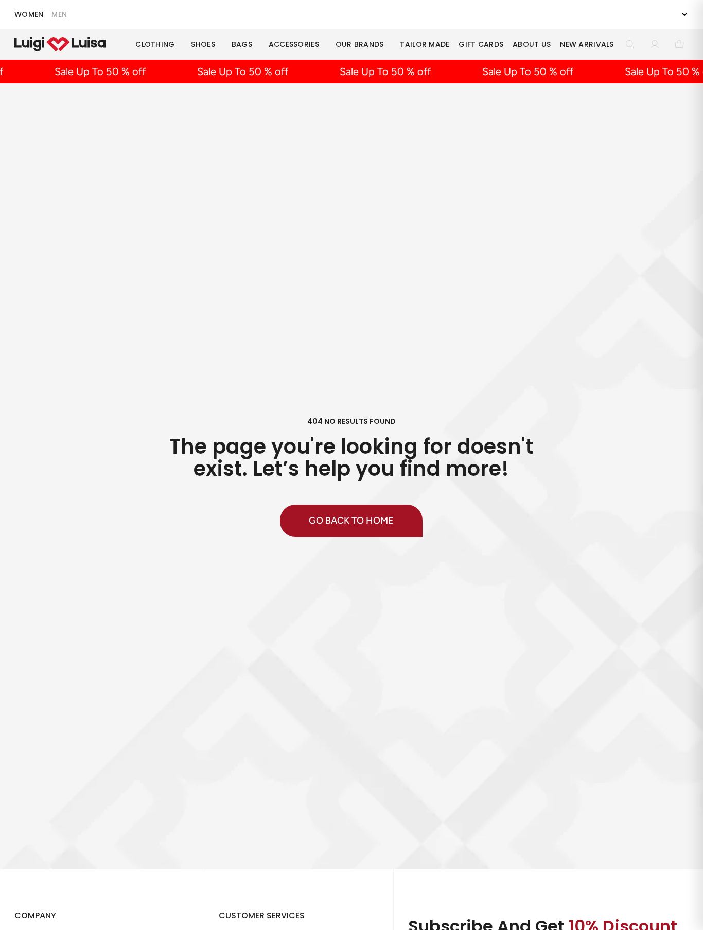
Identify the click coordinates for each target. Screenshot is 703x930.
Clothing (154, 44)
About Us (532, 44)
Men (59, 14)
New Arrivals (586, 44)
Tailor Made (424, 44)
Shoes (203, 44)
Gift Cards (481, 44)
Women (28, 14)
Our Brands (360, 44)
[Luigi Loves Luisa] (60, 44)
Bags (242, 44)
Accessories (294, 44)
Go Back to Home (351, 520)
